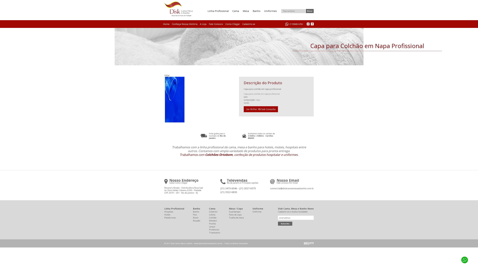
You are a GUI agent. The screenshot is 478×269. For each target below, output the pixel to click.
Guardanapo (235, 211)
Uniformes (270, 11)
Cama (235, 11)
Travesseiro (214, 232)
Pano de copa (235, 214)
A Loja (203, 24)
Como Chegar (232, 24)
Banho (256, 11)
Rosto (195, 217)
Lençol (212, 226)
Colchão (212, 217)
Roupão (196, 220)
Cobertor (213, 211)
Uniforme (256, 211)
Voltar (167, 75)
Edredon (213, 220)
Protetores (214, 229)
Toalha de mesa (236, 217)
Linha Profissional (218, 11)
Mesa (246, 11)
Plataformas (170, 217)
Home (166, 24)
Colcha (212, 214)
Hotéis (167, 214)
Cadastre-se (248, 24)
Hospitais (168, 211)
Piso (195, 214)
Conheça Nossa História (184, 24)
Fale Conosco (216, 24)
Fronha (212, 223)
